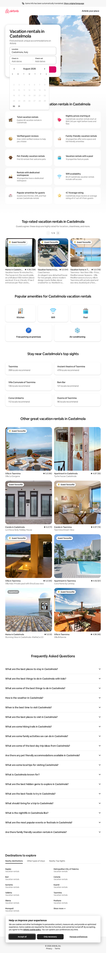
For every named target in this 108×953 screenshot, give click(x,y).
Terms (57, 948)
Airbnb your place (90, 11)
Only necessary (50, 937)
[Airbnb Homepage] (12, 11)
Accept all (22, 937)
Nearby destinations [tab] (14, 861)
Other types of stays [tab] (36, 861)
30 (14, 106)
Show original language (74, 3)
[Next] (58, 233)
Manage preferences (78, 937)
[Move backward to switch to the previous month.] (14, 69)
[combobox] (33, 52)
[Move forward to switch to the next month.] (44, 69)
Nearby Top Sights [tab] (57, 861)
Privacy (49, 948)
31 (19, 106)
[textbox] (21, 61)
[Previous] (48, 233)
